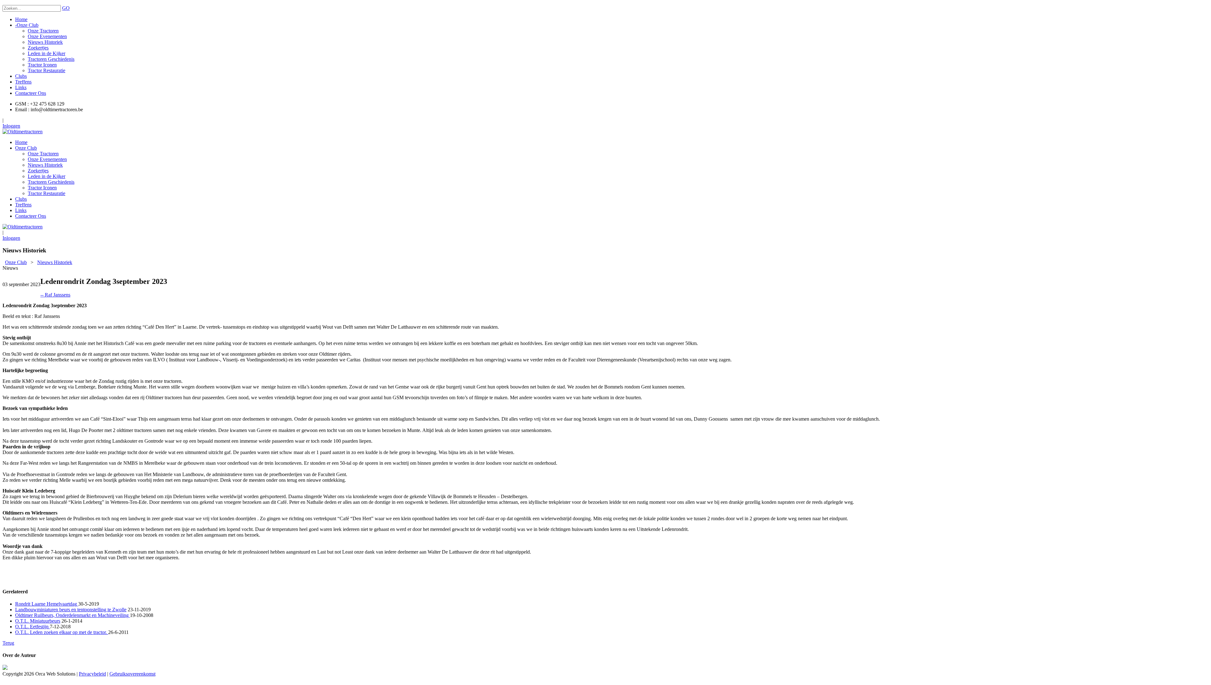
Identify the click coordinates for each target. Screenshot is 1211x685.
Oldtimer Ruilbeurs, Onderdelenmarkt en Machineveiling (72, 615)
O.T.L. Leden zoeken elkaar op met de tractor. (61, 632)
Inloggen (11, 126)
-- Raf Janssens (55, 294)
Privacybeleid (92, 673)
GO (66, 8)
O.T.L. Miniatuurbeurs (37, 621)
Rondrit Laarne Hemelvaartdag (46, 604)
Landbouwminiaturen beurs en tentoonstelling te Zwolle (70, 609)
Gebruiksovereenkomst (132, 673)
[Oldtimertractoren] (23, 131)
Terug (8, 643)
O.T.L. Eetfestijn (32, 626)
